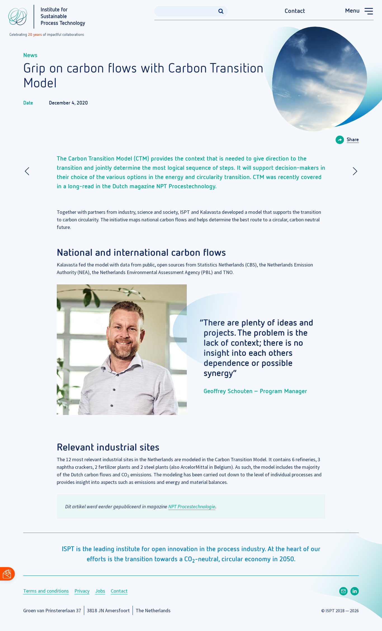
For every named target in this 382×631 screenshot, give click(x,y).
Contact (295, 11)
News (30, 55)
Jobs (100, 591)
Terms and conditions (46, 591)
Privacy (81, 591)
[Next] (353, 171)
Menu (352, 11)
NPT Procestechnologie (191, 506)
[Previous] (28, 171)
